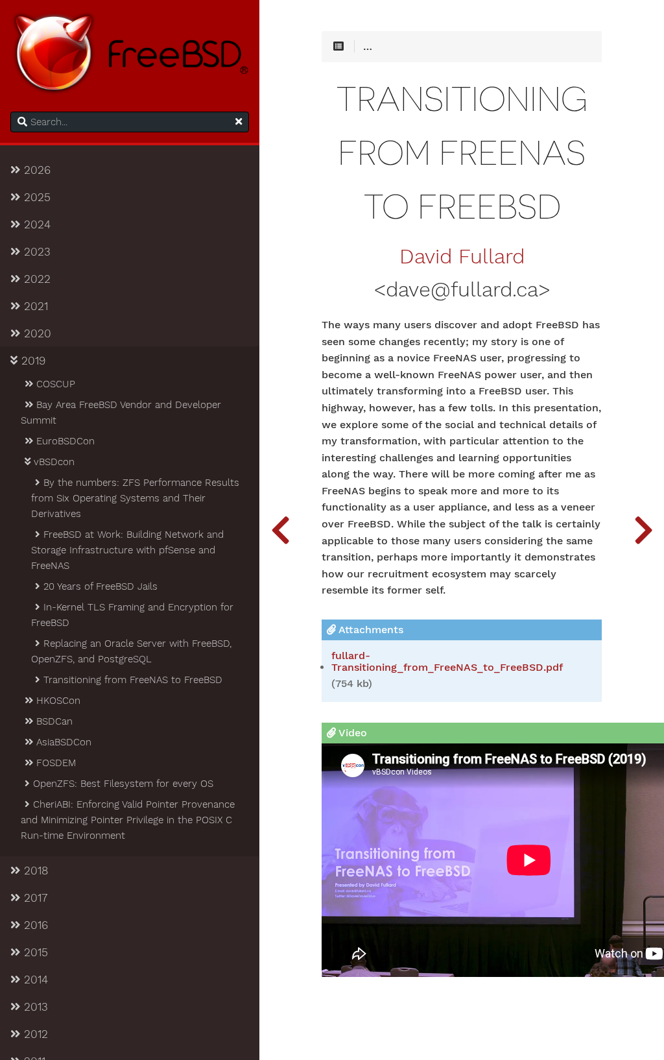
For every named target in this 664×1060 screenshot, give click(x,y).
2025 (35, 197)
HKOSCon (56, 700)
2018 (34, 870)
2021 (34, 306)
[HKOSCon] (643, 530)
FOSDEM (54, 763)
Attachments (369, 629)
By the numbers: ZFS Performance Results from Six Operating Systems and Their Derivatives (135, 498)
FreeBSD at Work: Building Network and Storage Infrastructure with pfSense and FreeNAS (127, 550)
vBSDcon (52, 462)
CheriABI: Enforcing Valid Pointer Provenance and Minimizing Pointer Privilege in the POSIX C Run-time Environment (128, 820)
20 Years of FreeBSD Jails (99, 586)
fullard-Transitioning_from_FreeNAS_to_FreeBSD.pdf (447, 661)
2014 (34, 979)
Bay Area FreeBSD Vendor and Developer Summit (121, 412)
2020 (35, 333)
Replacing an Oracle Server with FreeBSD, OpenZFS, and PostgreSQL (131, 651)
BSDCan (53, 721)
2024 (35, 224)
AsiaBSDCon (62, 742)
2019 (31, 360)
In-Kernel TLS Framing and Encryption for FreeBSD (132, 615)
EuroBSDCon (64, 441)
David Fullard (462, 257)
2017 (33, 897)
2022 (35, 278)
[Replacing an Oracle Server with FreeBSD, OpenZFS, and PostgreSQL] (280, 530)
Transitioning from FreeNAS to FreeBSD (131, 680)
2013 (34, 1006)
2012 (34, 1034)
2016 (34, 925)
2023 (35, 251)
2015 (34, 952)
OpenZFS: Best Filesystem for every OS (121, 783)
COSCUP (54, 384)
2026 (35, 169)
